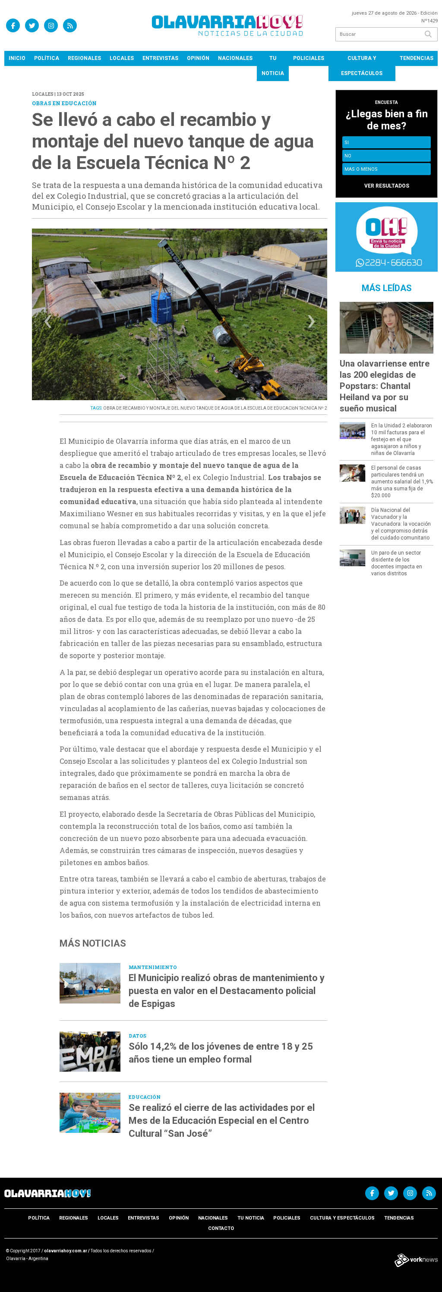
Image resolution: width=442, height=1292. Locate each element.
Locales (122, 58)
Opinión (198, 58)
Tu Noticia (273, 65)
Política (46, 58)
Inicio (17, 58)
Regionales (84, 58)
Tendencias (416, 58)
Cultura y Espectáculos (361, 65)
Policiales (308, 58)
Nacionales (235, 58)
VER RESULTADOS (386, 186)
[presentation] (48, 323)
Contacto (221, 1228)
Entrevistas (160, 58)
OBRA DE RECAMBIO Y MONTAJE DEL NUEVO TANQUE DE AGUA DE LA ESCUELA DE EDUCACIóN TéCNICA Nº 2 (215, 408)
